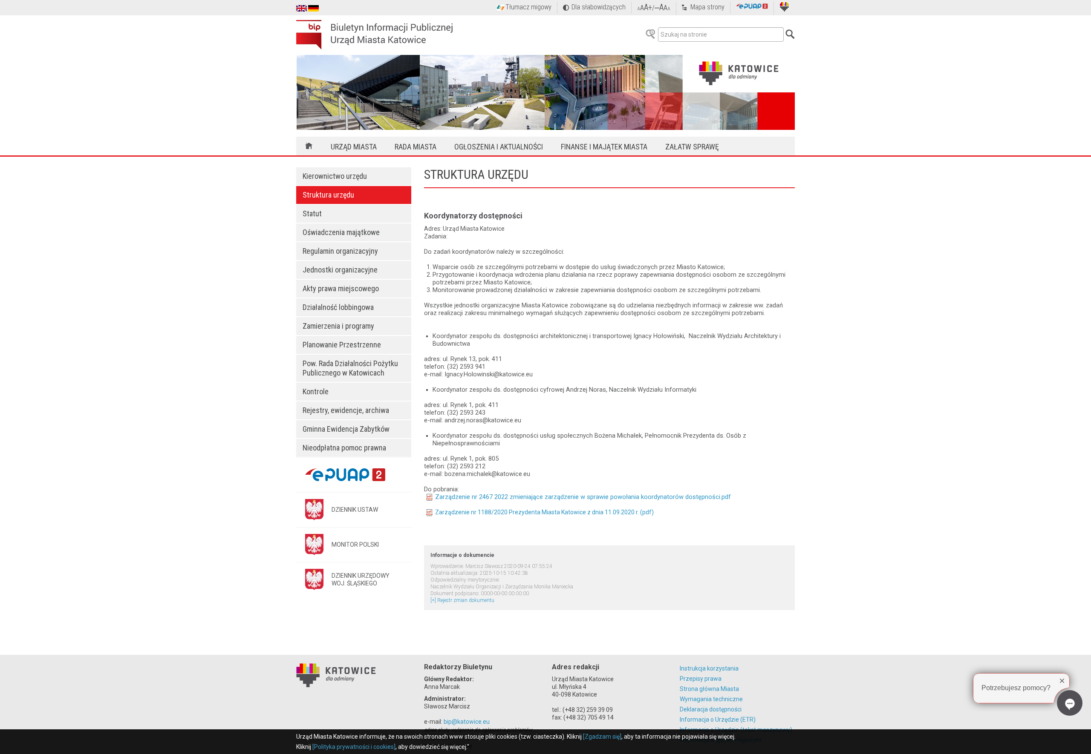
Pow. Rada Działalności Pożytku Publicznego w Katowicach (350, 368)
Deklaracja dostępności (711, 709)
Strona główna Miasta (709, 688)
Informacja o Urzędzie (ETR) (718, 719)
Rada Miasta (415, 146)
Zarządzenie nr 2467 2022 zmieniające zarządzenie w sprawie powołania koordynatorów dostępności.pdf (583, 497)
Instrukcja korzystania (709, 668)
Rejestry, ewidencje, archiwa (346, 410)
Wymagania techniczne (711, 699)
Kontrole (316, 391)
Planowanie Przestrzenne (342, 344)
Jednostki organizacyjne (340, 269)
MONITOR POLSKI (355, 544)
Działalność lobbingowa (338, 307)
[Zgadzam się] (602, 736)
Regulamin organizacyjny (340, 251)
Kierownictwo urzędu (335, 176)
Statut (312, 213)
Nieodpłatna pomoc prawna (344, 447)
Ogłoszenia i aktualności (498, 146)
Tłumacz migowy (528, 7)
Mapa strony (707, 7)
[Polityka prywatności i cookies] (353, 746)
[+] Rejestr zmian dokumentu (462, 600)
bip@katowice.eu (467, 721)
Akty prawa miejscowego (341, 288)
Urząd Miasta (354, 146)
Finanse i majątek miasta (604, 146)
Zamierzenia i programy (338, 325)
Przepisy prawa (701, 678)
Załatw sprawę (692, 146)
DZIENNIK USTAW (355, 509)
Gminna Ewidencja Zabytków (346, 428)
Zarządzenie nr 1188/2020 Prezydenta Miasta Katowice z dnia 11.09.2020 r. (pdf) (544, 512)
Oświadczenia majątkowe (341, 232)
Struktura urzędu (328, 194)
